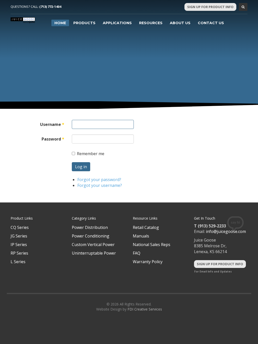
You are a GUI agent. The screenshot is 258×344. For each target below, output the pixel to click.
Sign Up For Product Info (210, 7)
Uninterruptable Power (94, 253)
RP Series (19, 253)
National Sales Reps (151, 244)
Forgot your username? (99, 185)
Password (53, 139)
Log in (81, 166)
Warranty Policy (148, 261)
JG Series (19, 236)
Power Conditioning (90, 236)
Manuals (141, 236)
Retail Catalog (146, 227)
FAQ (136, 253)
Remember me (90, 153)
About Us (180, 23)
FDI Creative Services (144, 309)
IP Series (19, 244)
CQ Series (20, 227)
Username (52, 124)
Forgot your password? (99, 179)
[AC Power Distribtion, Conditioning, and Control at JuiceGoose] (23, 20)
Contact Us (211, 23)
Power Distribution (90, 227)
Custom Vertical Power (93, 244)
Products (84, 23)
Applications (117, 23)
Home (60, 23)
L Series (18, 261)
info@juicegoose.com (226, 231)
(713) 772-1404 (50, 6)
